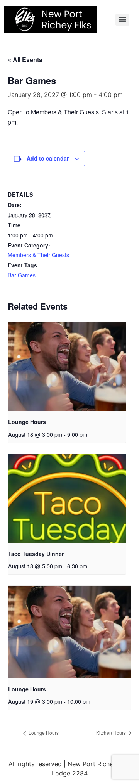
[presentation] (67, 366)
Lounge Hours (27, 422)
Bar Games (22, 275)
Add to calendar (48, 158)
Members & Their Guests (38, 255)
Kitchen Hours (111, 732)
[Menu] (122, 20)
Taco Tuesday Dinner (36, 553)
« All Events (25, 59)
